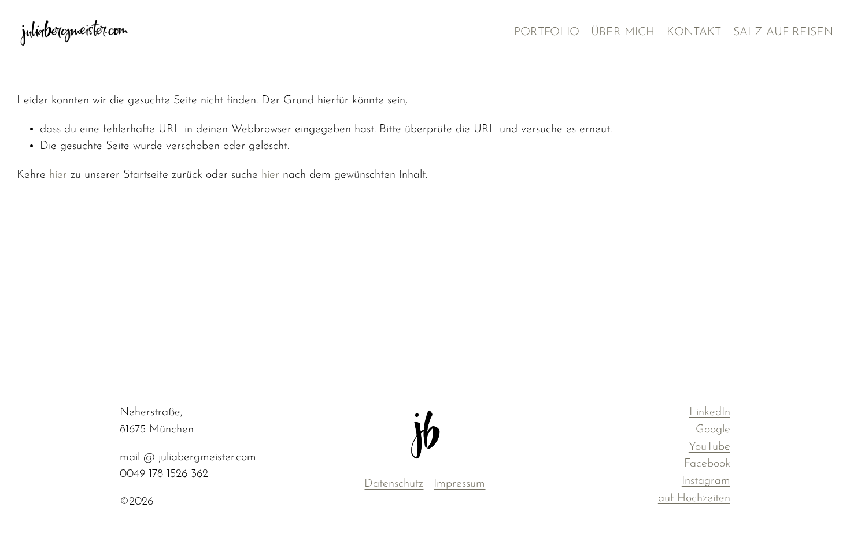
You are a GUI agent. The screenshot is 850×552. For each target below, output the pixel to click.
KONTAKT (694, 32)
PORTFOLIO (546, 32)
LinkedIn (709, 412)
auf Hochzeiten (694, 498)
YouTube (709, 447)
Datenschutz (393, 484)
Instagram (706, 481)
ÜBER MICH (623, 32)
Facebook (707, 463)
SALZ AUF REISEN (783, 32)
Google (713, 429)
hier (58, 175)
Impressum (459, 484)
